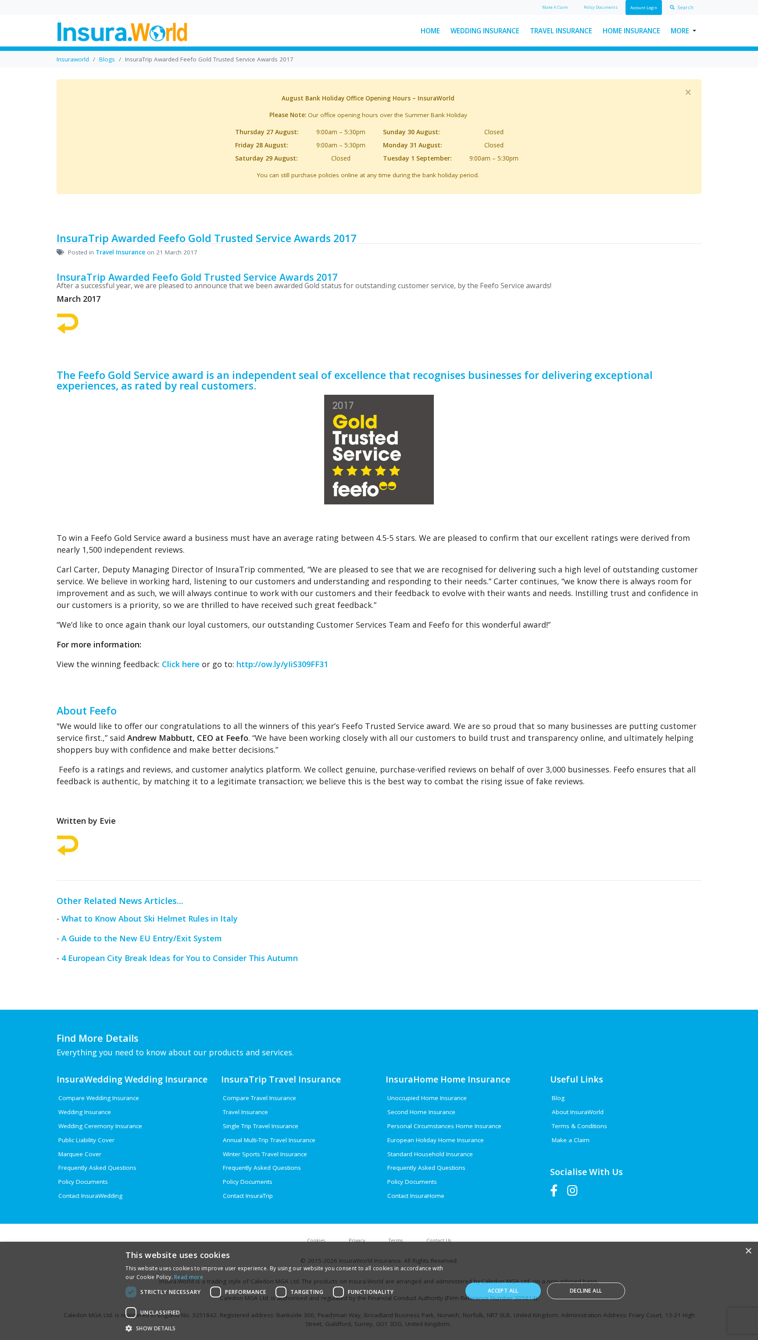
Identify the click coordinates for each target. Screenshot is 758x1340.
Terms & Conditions (579, 1126)
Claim (555, 7)
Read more (188, 1277)
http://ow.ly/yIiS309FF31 (282, 664)
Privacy (357, 1240)
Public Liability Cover (86, 1140)
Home (430, 30)
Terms (396, 1240)
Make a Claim (571, 1140)
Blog (558, 1098)
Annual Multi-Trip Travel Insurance (269, 1140)
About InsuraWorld (578, 1112)
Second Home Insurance (421, 1112)
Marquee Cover (79, 1154)
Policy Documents (83, 1182)
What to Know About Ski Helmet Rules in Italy (149, 918)
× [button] (748, 1251)
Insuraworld (73, 59)
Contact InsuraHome (415, 1196)
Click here (181, 664)
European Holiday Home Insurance (435, 1140)
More (680, 30)
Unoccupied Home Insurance (427, 1098)
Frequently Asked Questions (97, 1168)
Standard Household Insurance (430, 1154)
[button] (288, 1328)
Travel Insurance (561, 30)
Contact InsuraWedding (90, 1196)
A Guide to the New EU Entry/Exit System (141, 938)
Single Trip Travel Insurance (260, 1126)
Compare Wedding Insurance (98, 1098)
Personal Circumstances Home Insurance (444, 1126)
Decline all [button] (586, 1290)
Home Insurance (631, 30)
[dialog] (379, 1291)
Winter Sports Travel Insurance (265, 1154)
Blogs (107, 59)
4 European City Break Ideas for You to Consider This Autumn (179, 958)
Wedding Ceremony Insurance (100, 1126)
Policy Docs (601, 7)
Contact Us (438, 1240)
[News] (68, 323)
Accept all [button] (503, 1290)
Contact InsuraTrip (248, 1196)
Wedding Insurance (485, 30)
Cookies (316, 1240)
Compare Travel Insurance (259, 1098)
